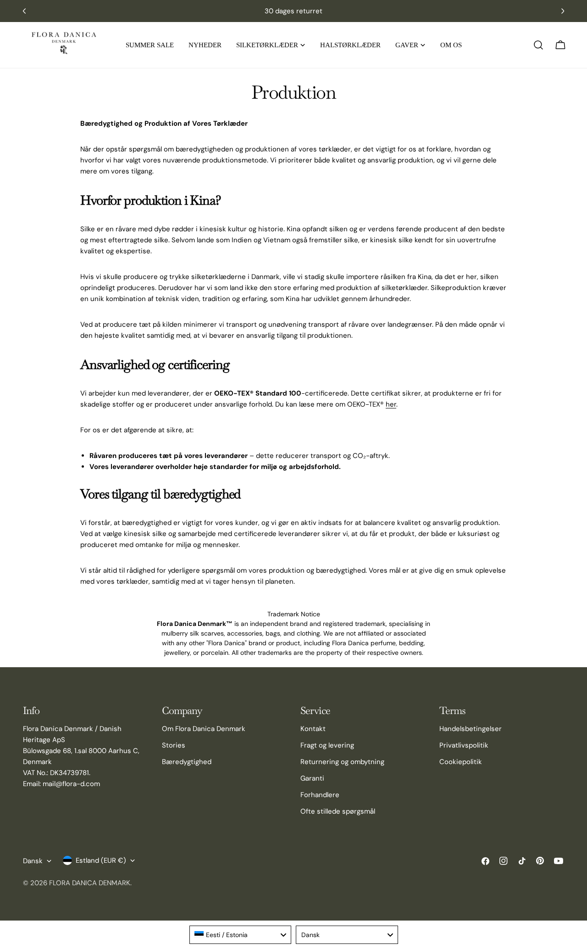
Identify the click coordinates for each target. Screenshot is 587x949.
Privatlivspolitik (463, 745)
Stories (173, 745)
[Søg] (538, 45)
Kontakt (313, 728)
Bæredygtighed (186, 761)
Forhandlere (319, 794)
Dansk (33, 860)
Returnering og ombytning (342, 761)
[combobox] (240, 935)
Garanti (312, 778)
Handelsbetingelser (470, 728)
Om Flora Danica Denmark (203, 728)
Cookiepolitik (460, 761)
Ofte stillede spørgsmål (337, 811)
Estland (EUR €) (101, 860)
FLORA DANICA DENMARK (89, 883)
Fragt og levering (327, 745)
